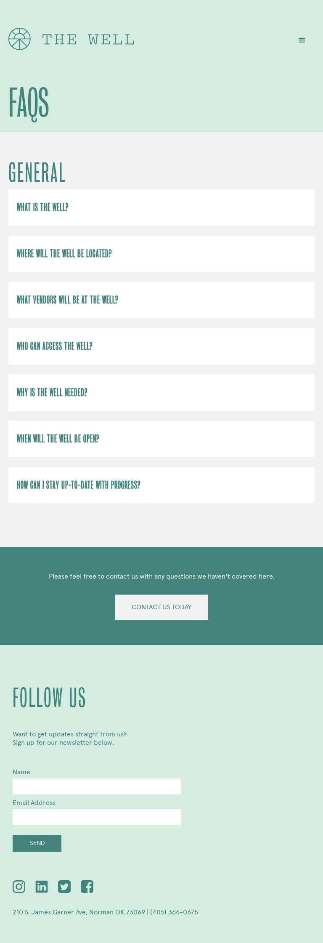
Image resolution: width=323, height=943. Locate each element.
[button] (302, 40)
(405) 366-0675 (174, 912)
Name (21, 772)
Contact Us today (161, 607)
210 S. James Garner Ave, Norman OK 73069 (79, 912)
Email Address (34, 803)
